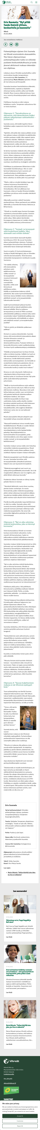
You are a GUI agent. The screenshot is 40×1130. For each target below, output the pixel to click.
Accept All (20, 1116)
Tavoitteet (8, 1099)
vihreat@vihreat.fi (10, 1083)
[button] (31, 2)
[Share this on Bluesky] (11, 44)
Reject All (20, 1126)
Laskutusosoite (9, 1074)
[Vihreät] (11, 1061)
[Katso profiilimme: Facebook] (5, 44)
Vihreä (6, 31)
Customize (20, 1121)
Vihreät (10, 2)
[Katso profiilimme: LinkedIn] (17, 44)
